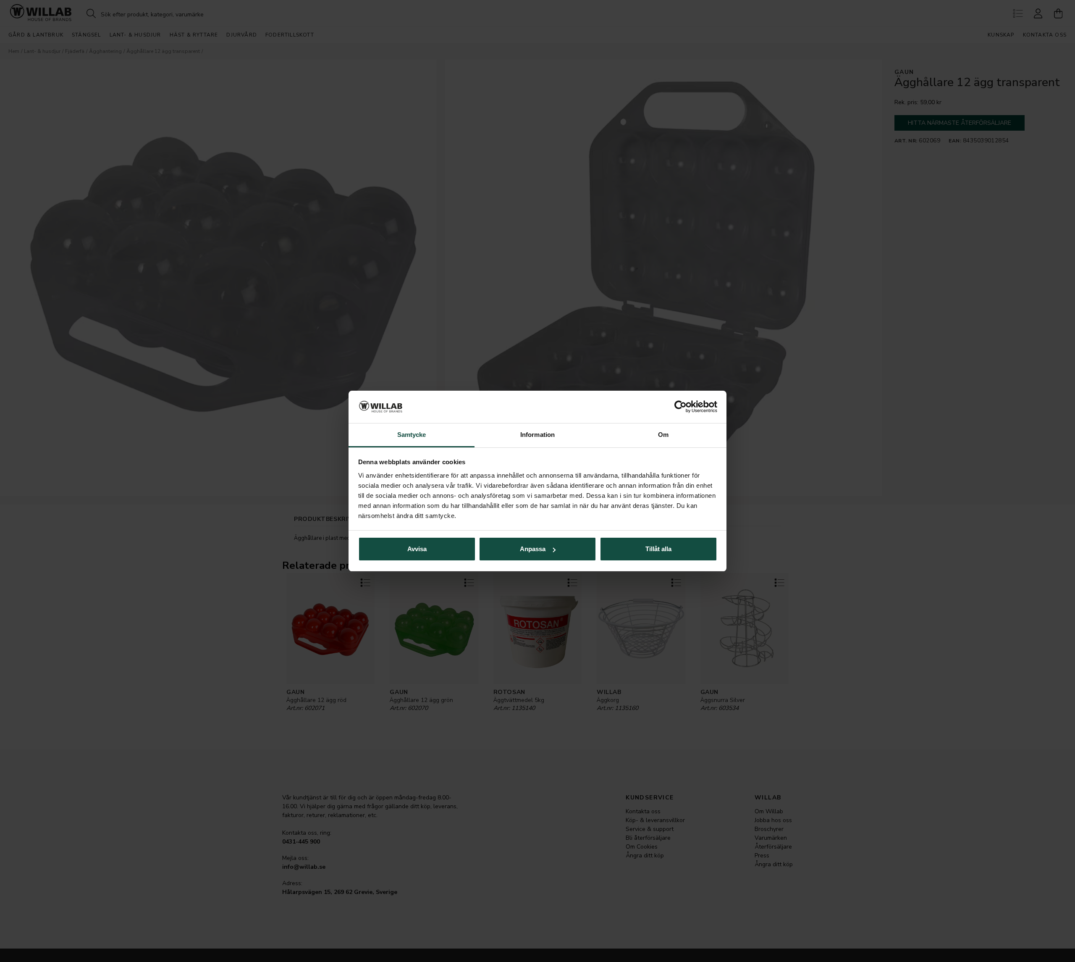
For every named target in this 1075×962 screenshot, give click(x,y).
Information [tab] (537, 434)
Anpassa (532, 548)
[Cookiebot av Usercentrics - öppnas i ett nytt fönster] (680, 407)
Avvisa (417, 548)
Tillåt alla (658, 548)
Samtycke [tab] (411, 434)
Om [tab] (663, 434)
